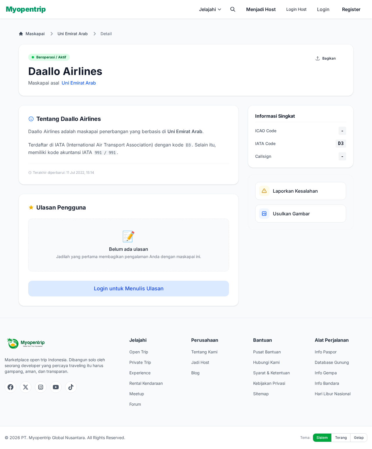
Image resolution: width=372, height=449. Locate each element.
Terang (341, 437)
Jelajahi (207, 9)
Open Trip (138, 351)
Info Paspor (326, 351)
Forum (135, 404)
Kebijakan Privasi (269, 383)
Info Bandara (327, 383)
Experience (140, 372)
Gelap (359, 437)
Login (323, 9)
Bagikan (329, 58)
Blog (195, 372)
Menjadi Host (261, 9)
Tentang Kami (204, 351)
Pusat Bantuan (267, 351)
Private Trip (140, 362)
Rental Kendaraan (146, 383)
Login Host (296, 9)
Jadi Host (200, 362)
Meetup (136, 393)
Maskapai (35, 33)
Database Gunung (332, 362)
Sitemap (261, 393)
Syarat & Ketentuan (271, 372)
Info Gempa (326, 372)
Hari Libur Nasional (332, 393)
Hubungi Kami (266, 362)
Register (351, 9)
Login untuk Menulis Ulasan (129, 288)
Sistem (322, 437)
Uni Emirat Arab (73, 33)
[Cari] (233, 9)
